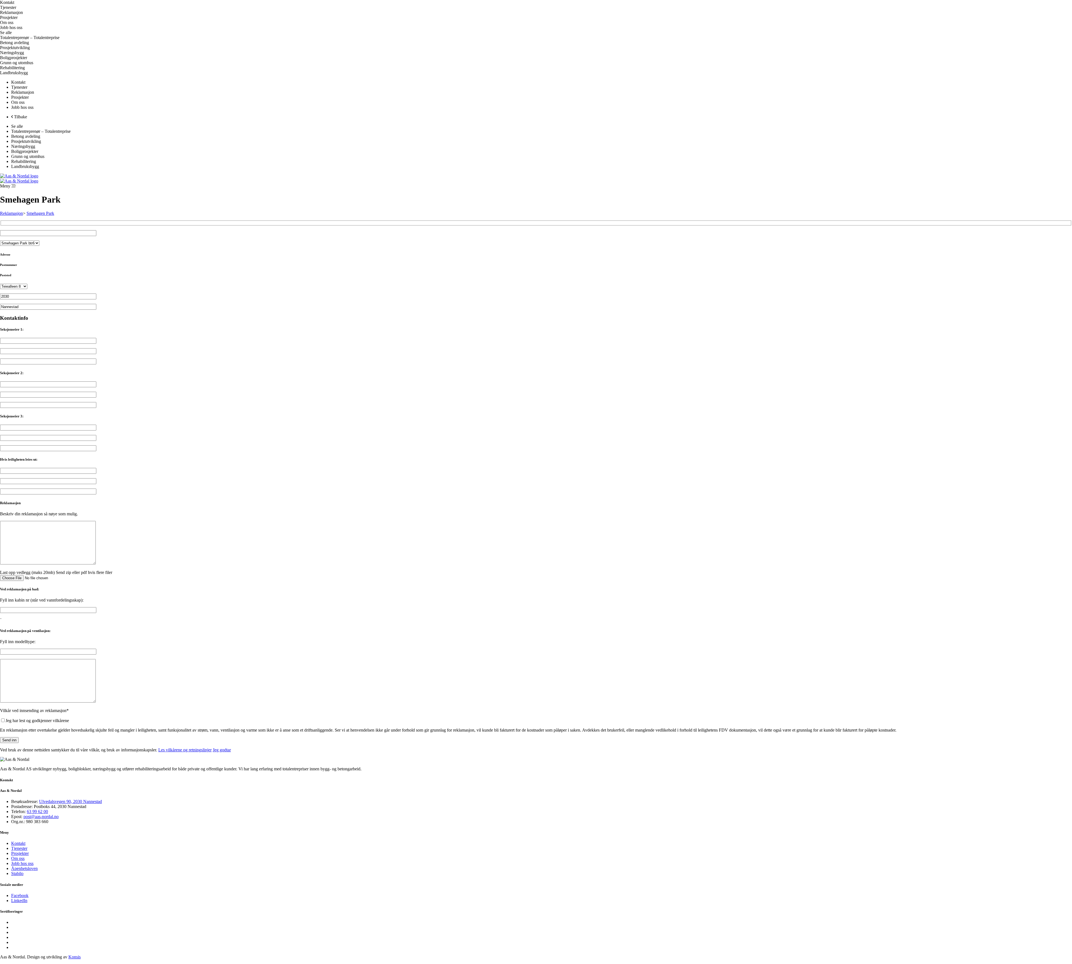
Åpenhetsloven (24, 868)
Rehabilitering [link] (12, 67)
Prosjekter (20, 853)
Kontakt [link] (7, 2)
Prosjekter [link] (9, 17)
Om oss (18, 858)
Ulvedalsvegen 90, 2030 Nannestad (70, 801)
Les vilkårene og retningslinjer (185, 749)
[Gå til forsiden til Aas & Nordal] (19, 176)
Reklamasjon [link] (11, 12)
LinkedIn (19, 900)
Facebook (19, 895)
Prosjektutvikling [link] (15, 47)
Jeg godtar (222, 749)
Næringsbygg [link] (12, 52)
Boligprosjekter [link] (13, 57)
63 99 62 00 (37, 811)
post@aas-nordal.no (41, 816)
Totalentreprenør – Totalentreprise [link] (29, 37)
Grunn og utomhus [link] (16, 62)
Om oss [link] (6, 22)
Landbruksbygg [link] (14, 72)
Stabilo (17, 873)
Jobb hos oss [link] (11, 27)
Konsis (74, 957)
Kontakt (18, 843)
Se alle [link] (6, 32)
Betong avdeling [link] (14, 42)
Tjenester (19, 848)
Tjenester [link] (19, 87)
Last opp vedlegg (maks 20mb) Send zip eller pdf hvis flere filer (56, 572)
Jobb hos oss (22, 863)
